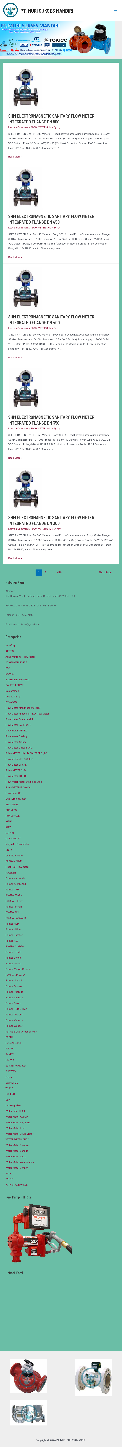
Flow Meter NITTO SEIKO (19, 759)
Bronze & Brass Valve (17, 679)
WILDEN (10, 1179)
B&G (8, 668)
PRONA (10, 1037)
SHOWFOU (11, 1071)
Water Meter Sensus (17, 1150)
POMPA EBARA (14, 895)
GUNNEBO (11, 810)
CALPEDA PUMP (15, 685)
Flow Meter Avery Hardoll (19, 719)
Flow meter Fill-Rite (16, 730)
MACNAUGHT (13, 838)
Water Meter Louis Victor (19, 1133)
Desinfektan (12, 690)
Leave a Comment (18, 127)
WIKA (9, 1173)
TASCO (9, 1088)
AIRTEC (10, 651)
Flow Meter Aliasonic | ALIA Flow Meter (27, 713)
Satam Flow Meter (16, 1065)
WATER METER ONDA (17, 1139)
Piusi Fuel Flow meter (17, 866)
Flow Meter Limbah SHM (19, 747)
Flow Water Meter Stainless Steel (24, 781)
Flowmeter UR (13, 793)
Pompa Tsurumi (14, 1014)
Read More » (15, 156)
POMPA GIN (12, 912)
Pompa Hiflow (13, 929)
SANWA (10, 1059)
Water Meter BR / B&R (18, 1122)
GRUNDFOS (12, 804)
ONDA (9, 849)
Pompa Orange (14, 986)
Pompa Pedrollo (14, 991)
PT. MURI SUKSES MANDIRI (46, 10)
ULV (8, 1099)
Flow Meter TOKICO (17, 775)
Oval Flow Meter (15, 855)
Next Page (107, 572)
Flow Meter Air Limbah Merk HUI (23, 707)
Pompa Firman (14, 906)
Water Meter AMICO (17, 1116)
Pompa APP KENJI (16, 883)
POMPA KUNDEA (15, 946)
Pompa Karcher (14, 934)
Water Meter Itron (15, 1128)
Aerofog (10, 645)
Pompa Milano (13, 963)
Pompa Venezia (14, 1020)
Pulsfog (10, 1048)
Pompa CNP (12, 889)
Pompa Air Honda (15, 878)
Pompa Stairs (13, 1003)
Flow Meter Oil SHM (16, 764)
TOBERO (10, 1093)
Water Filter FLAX (15, 1111)
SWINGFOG (12, 1082)
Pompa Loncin (13, 957)
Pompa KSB (12, 940)
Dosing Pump (13, 696)
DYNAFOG (11, 702)
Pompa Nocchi (14, 980)
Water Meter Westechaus (20, 1162)
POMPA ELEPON (14, 900)
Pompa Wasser (14, 1025)
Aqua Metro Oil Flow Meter (20, 656)
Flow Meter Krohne (16, 741)
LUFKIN (10, 832)
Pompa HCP (12, 923)
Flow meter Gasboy (16, 736)
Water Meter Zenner (17, 1167)
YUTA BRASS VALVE (17, 1184)
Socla (9, 1077)
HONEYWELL (13, 815)
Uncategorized (14, 1105)
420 (59, 572)
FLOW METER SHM (41, 127)
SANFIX (10, 1054)
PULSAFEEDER (14, 1042)
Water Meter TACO (16, 1156)
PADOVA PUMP (14, 861)
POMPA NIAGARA (15, 974)
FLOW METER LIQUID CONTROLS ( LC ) (27, 753)
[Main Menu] (115, 10)
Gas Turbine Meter (16, 798)
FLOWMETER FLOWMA (18, 787)
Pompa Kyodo (13, 952)
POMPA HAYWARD (16, 918)
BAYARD (10, 673)
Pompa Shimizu (14, 997)
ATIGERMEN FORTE (16, 662)
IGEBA (9, 821)
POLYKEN (11, 872)
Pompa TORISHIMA (16, 1008)
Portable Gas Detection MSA (21, 1031)
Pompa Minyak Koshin (18, 969)
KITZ (8, 827)
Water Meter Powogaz (18, 1145)
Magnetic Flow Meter (17, 844)
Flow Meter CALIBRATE (18, 724)
